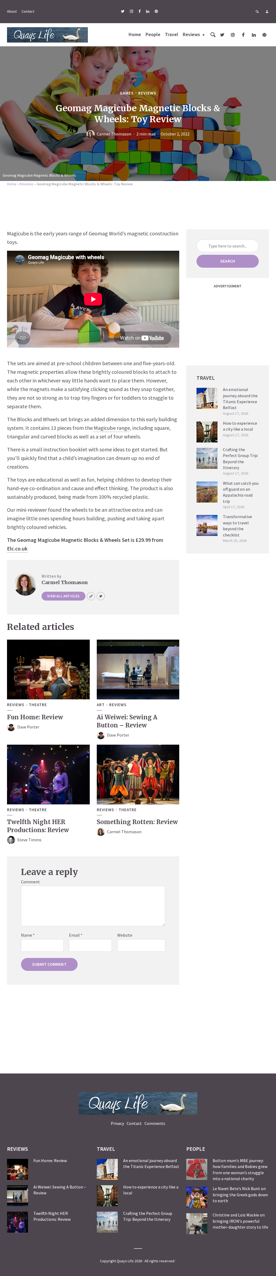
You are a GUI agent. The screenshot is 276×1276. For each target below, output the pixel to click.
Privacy (117, 1123)
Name (28, 935)
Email (75, 935)
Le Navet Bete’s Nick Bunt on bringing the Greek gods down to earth (240, 1194)
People (153, 34)
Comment (30, 881)
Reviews (191, 34)
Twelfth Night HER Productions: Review (38, 826)
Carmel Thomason (114, 134)
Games (127, 93)
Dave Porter (28, 727)
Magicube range (111, 427)
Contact (28, 11)
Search (227, 261)
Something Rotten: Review (137, 822)
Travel (171, 34)
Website (124, 935)
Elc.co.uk (17, 548)
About (12, 11)
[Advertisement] (138, 206)
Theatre (38, 704)
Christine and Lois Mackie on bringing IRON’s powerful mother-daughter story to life (240, 1221)
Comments (154, 1123)
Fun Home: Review (35, 717)
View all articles (63, 596)
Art (101, 704)
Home (135, 34)
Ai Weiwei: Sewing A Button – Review (127, 721)
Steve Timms (29, 839)
